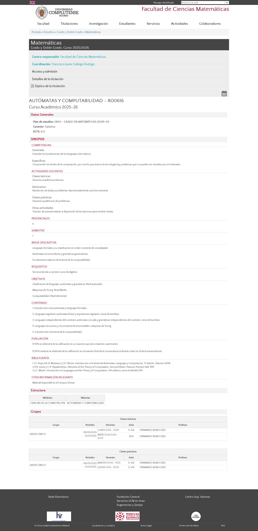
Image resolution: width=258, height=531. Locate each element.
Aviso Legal (146, 525)
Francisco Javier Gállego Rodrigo (73, 64)
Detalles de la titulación (47, 79)
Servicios (153, 24)
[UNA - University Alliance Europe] (196, 516)
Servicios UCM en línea (131, 500)
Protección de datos (189, 525)
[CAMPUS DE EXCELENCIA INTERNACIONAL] (127, 516)
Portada (36, 32)
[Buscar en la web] (227, 2)
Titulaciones (69, 24)
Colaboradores (210, 24)
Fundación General (128, 496)
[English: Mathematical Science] (32, 2)
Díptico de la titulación (50, 86)
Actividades (179, 24)
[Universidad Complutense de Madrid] (57, 12)
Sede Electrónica (58, 496)
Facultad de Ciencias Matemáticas (185, 9)
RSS (223, 525)
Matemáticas (93, 32)
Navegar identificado (163, 2)
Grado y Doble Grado (69, 32)
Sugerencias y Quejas (130, 504)
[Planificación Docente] (224, 94)
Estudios (49, 32)
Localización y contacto (103, 525)
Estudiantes (127, 24)
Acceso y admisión (44, 71)
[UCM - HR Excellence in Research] (59, 516)
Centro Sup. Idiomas (197, 496)
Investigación (98, 24)
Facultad (43, 24)
